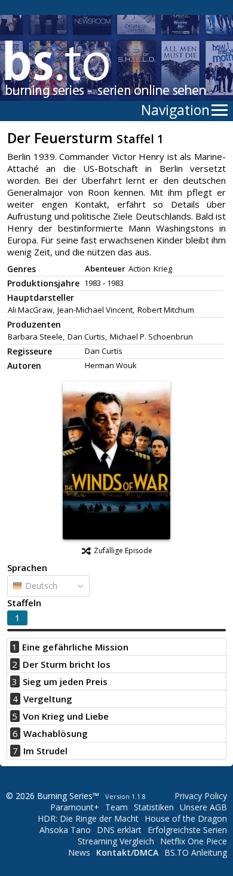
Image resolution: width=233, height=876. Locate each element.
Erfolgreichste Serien (187, 829)
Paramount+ (74, 807)
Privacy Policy (200, 795)
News (79, 852)
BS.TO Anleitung (195, 852)
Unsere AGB (203, 807)
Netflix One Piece (193, 841)
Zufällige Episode (123, 550)
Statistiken (154, 807)
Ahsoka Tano (65, 829)
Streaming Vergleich (116, 841)
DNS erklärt (119, 829)
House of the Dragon (186, 818)
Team (116, 807)
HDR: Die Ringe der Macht (88, 818)
